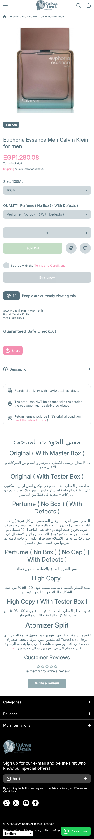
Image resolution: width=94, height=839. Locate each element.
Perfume (17, 318)
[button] (88, 5)
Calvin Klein (21, 314)
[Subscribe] (85, 778)
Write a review (47, 683)
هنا (13, 648)
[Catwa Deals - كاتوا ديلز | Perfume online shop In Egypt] (47, 5)
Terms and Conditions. (50, 265)
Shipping (8, 169)
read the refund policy (30, 420)
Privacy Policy (60, 788)
